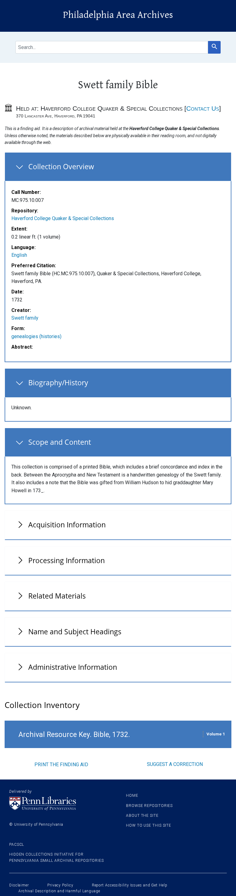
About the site (142, 815)
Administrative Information (72, 667)
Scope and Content (59, 442)
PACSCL (16, 844)
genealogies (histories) (36, 336)
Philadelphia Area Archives (118, 15)
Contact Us (202, 108)
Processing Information (66, 560)
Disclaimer (19, 885)
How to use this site (148, 825)
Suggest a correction (175, 764)
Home (132, 795)
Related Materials (57, 596)
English (19, 255)
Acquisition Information (67, 525)
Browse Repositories (149, 806)
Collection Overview (61, 166)
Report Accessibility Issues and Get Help (129, 885)
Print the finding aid (61, 764)
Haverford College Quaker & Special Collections (62, 218)
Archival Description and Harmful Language (59, 891)
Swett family (24, 318)
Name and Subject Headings (74, 631)
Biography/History (58, 382)
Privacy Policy (60, 885)
